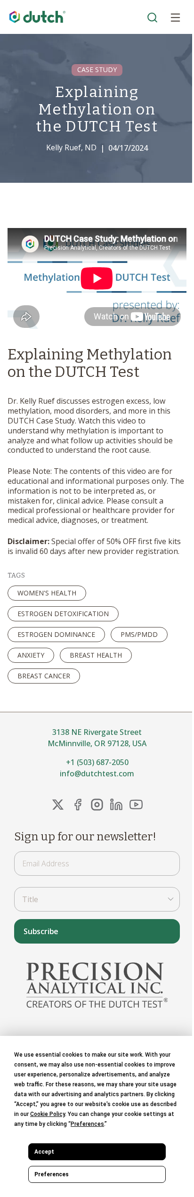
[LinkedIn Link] (116, 804)
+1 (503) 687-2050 (97, 762)
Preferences (51, 1174)
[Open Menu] (175, 17)
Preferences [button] (87, 1124)
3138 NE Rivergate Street (97, 732)
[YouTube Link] (136, 804)
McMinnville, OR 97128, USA (97, 743)
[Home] (37, 17)
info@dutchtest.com (97, 773)
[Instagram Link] (97, 804)
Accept (44, 1151)
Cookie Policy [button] (47, 1114)
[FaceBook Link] (77, 804)
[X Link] (58, 804)
